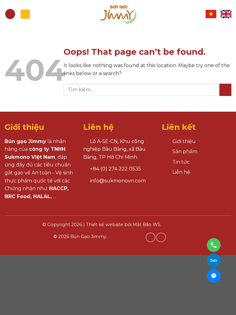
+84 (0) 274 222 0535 (115, 169)
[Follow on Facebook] (150, 237)
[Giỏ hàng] (25, 14)
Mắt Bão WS (146, 224)
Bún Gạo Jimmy (88, 236)
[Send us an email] (161, 237)
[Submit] (225, 90)
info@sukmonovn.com (118, 181)
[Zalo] (214, 260)
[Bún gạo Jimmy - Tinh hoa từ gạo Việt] (118, 14)
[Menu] (10, 14)
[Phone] (214, 245)
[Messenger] (214, 276)
